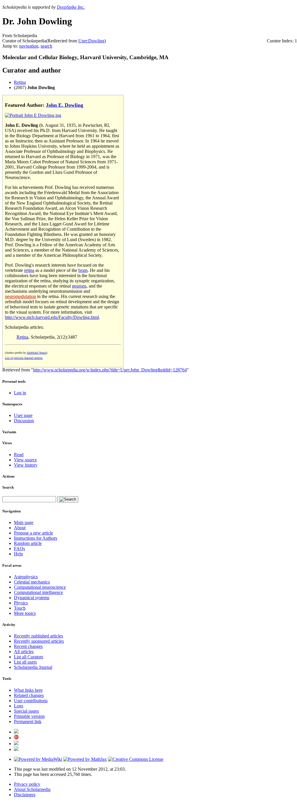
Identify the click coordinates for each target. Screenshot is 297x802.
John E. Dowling (64, 105)
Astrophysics (26, 576)
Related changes (29, 695)
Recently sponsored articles (39, 641)
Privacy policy (27, 784)
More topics (25, 613)
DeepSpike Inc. (71, 7)
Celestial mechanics (32, 581)
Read (18, 454)
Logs (18, 705)
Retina (20, 82)
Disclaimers (24, 794)
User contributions (31, 700)
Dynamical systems (31, 597)
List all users (25, 662)
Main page (23, 522)
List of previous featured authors (24, 358)
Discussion (24, 420)
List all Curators (28, 656)
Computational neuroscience (40, 587)
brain (83, 270)
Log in (20, 392)
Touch (20, 608)
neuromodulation (20, 296)
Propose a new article (33, 532)
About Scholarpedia (32, 789)
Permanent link (27, 721)
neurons (79, 285)
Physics (21, 602)
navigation (28, 46)
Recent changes (28, 646)
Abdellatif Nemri (36, 352)
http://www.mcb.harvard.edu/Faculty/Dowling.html (52, 317)
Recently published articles (38, 635)
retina (29, 270)
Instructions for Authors (35, 538)
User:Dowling (91, 40)
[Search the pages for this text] (67, 499)
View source (25, 459)
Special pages (26, 711)
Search (8, 487)
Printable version (29, 716)
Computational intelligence (38, 592)
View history (25, 465)
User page (23, 415)
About (20, 527)
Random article (28, 543)
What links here (28, 690)
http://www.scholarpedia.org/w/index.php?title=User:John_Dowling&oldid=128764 (110, 369)
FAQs (19, 548)
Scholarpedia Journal (33, 667)
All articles (24, 651)
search (46, 46)
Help (18, 553)
